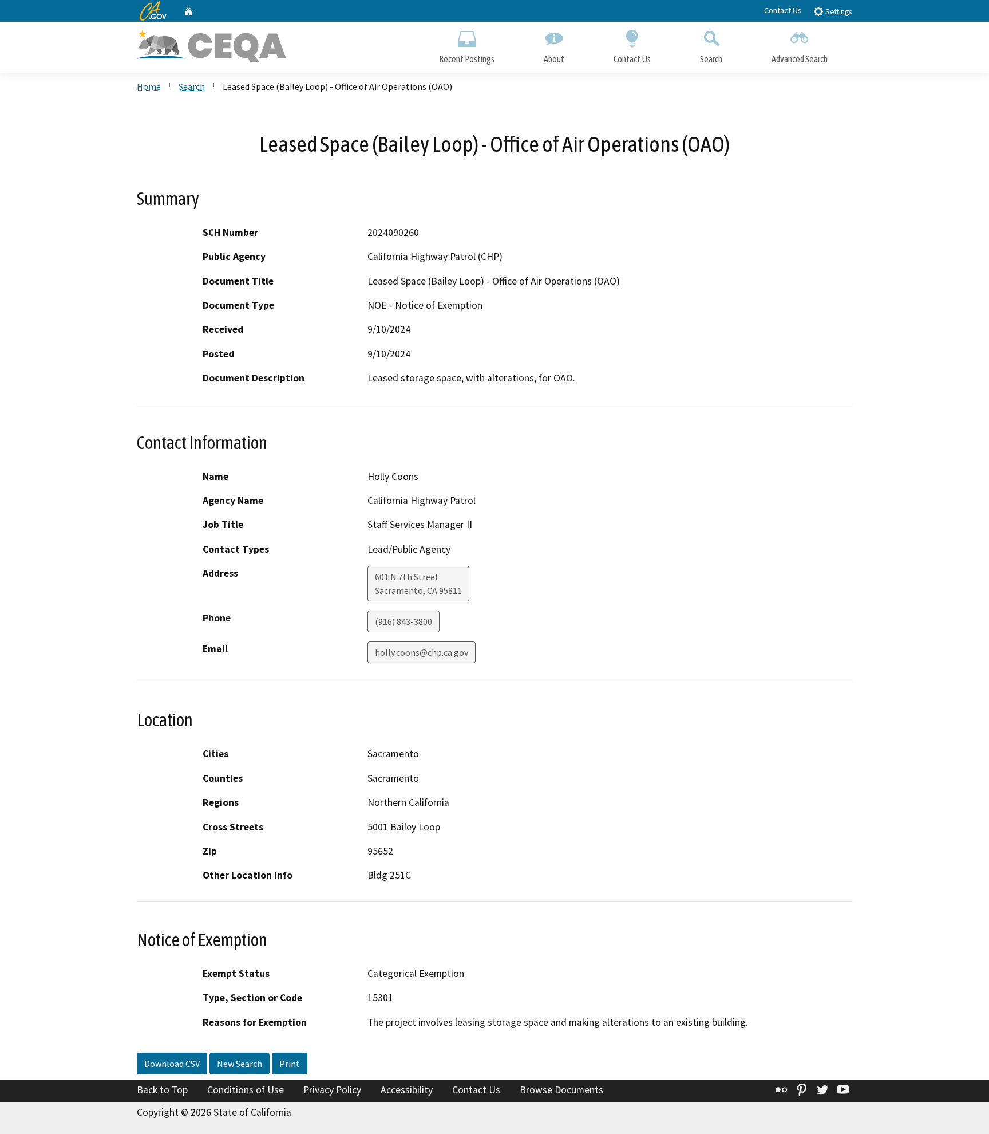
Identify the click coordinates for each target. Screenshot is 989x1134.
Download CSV (172, 1063)
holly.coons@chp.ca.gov (421, 652)
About (554, 59)
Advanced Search (800, 59)
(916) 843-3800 (403, 621)
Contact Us (783, 10)
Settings (838, 12)
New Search (239, 1063)
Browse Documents (561, 1090)
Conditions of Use (245, 1090)
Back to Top (162, 1090)
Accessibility (407, 1090)
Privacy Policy (332, 1090)
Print (289, 1063)
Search (711, 59)
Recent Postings (466, 59)
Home (149, 86)
